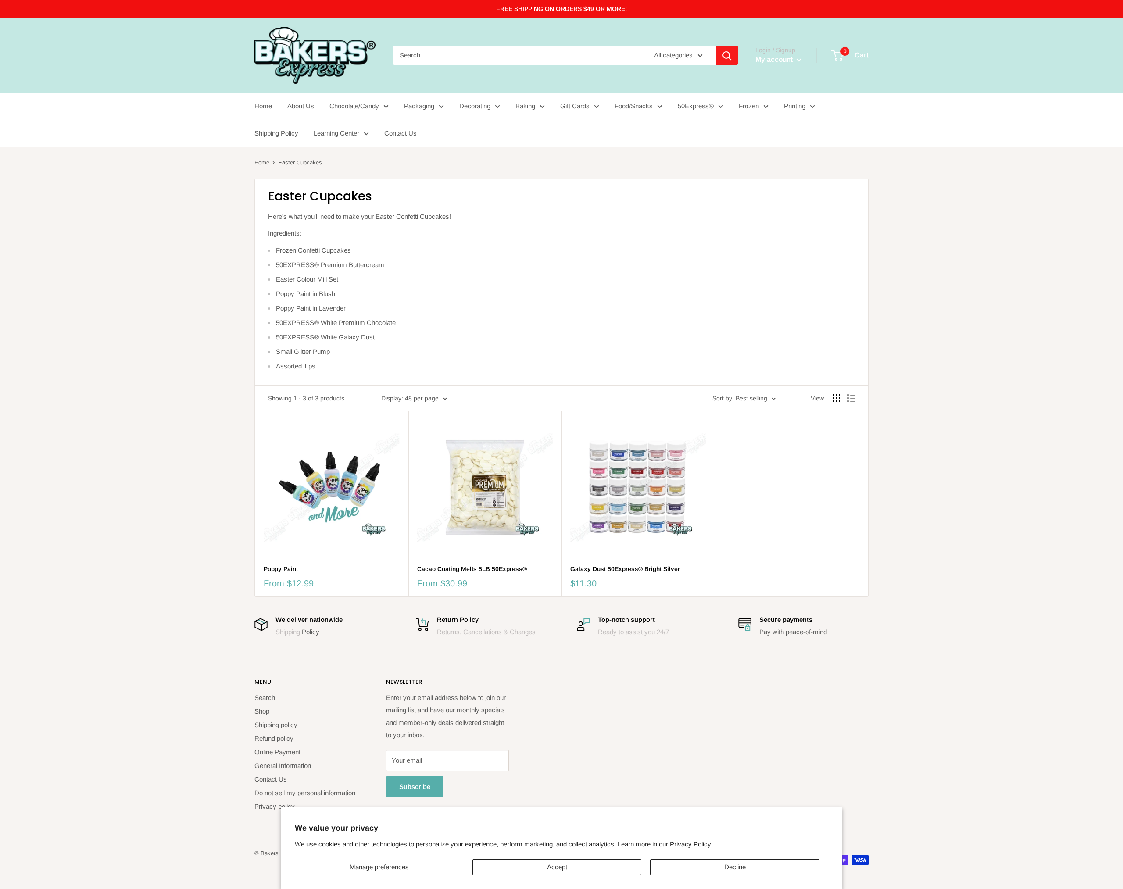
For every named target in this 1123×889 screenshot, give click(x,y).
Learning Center (336, 133)
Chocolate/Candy (354, 106)
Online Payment (277, 752)
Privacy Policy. (691, 844)
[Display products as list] (851, 398)
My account (774, 59)
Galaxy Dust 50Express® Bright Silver (625, 568)
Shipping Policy (276, 133)
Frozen (749, 106)
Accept (557, 867)
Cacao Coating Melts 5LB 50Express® (472, 568)
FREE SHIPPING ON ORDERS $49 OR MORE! (561, 8)
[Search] (727, 55)
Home (263, 106)
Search (264, 697)
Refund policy (273, 738)
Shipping (287, 632)
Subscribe (414, 786)
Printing (794, 106)
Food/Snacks (634, 106)
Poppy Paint (281, 568)
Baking (525, 106)
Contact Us (400, 133)
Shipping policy (275, 724)
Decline (735, 867)
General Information (282, 765)
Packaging (419, 106)
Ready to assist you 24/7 (633, 632)
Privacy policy (274, 806)
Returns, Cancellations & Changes (486, 632)
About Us (300, 106)
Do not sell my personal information (304, 792)
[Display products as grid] (836, 398)
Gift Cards (575, 106)
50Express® (696, 106)
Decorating (474, 106)
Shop (261, 711)
